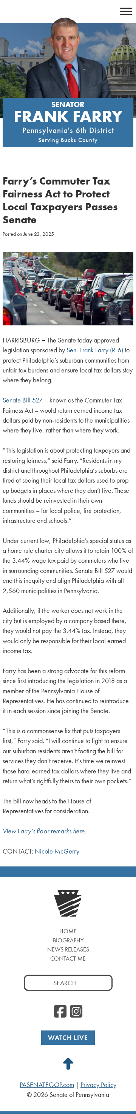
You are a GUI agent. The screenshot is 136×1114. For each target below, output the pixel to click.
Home (68, 931)
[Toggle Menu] (126, 11)
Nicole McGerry (57, 851)
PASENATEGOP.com (47, 1085)
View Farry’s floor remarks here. (44, 831)
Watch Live (68, 1037)
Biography (68, 940)
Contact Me (68, 959)
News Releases (68, 949)
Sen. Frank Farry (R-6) (94, 350)
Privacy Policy (98, 1085)
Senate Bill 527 (23, 400)
